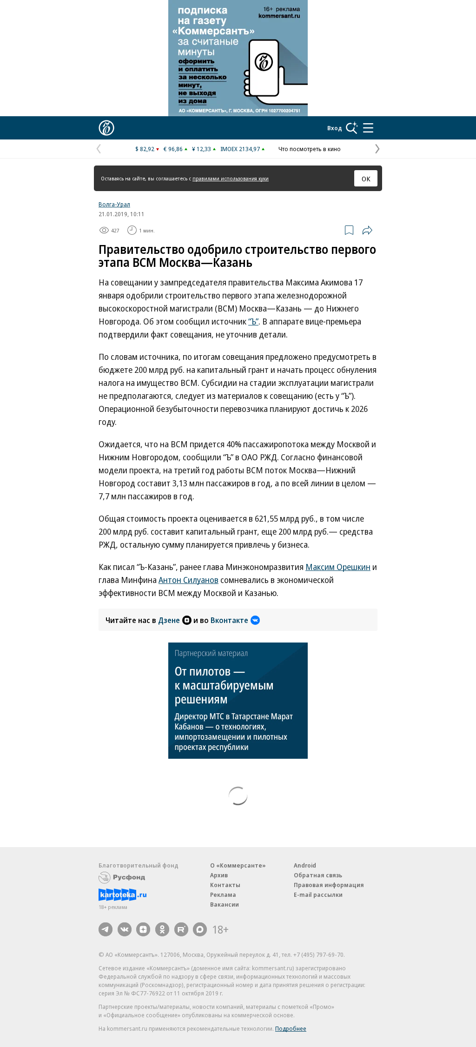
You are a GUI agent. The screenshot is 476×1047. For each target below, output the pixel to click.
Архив (219, 875)
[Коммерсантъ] (106, 128)
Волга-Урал (114, 204)
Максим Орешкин (337, 566)
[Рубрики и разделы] (368, 128)
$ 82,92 (144, 149)
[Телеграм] (105, 929)
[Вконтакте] (125, 929)
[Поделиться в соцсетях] (367, 230)
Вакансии (224, 904)
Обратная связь (318, 875)
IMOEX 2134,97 (240, 149)
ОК (366, 178)
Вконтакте (229, 620)
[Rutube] (181, 929)
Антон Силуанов (188, 579)
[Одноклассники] (162, 929)
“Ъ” (253, 321)
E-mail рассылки (318, 894)
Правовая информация (329, 885)
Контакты (225, 885)
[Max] (200, 929)
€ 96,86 (173, 149)
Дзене (169, 620)
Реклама (223, 894)
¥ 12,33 (201, 149)
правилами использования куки (230, 178)
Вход (334, 128)
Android (305, 865)
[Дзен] (143, 929)
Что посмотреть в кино (309, 149)
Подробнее (290, 1028)
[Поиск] (352, 128)
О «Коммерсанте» (238, 865)
